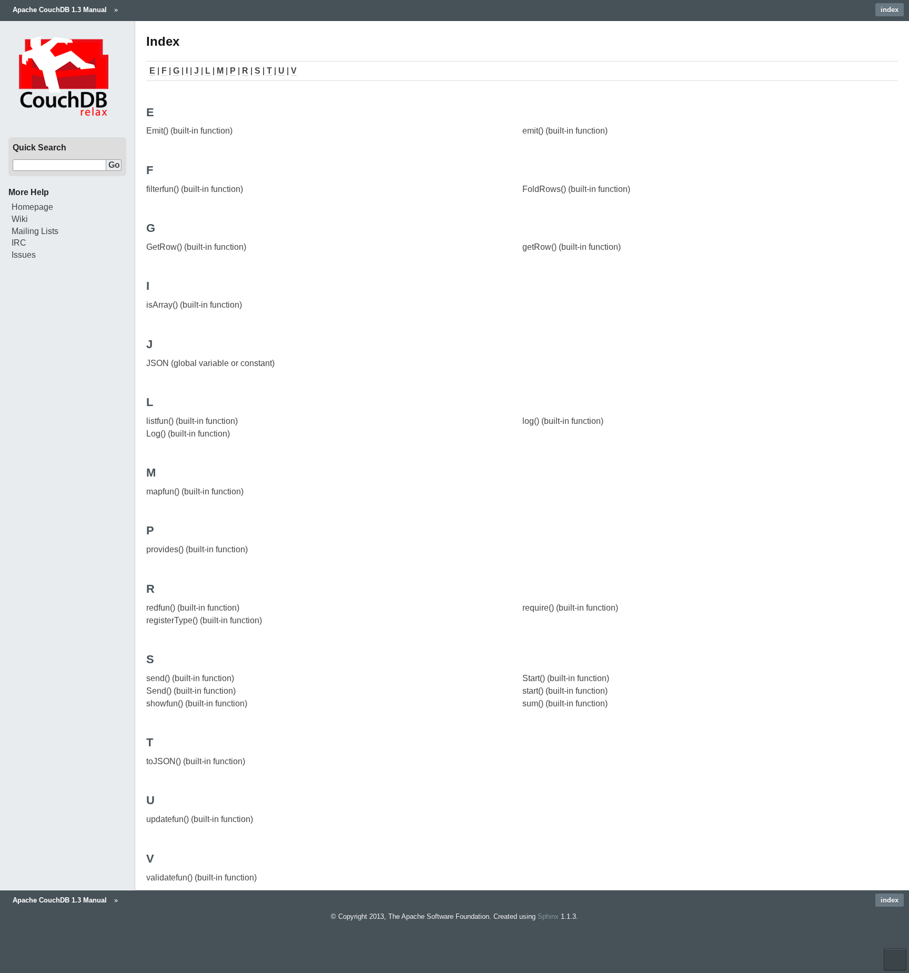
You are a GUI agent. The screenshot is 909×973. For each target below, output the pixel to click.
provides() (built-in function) (197, 549)
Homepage (32, 206)
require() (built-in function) (570, 607)
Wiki (20, 219)
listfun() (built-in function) (192, 421)
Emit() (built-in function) (189, 130)
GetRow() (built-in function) (196, 246)
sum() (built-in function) (565, 703)
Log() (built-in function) (188, 433)
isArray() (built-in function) (194, 304)
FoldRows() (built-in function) (576, 189)
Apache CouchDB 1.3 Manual (60, 10)
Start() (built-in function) (565, 678)
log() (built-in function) (562, 421)
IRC (19, 242)
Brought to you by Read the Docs (895, 959)
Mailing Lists (35, 231)
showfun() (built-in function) (196, 703)
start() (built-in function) (565, 690)
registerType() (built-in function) (204, 620)
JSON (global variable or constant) (210, 363)
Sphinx (548, 916)
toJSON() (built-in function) (195, 761)
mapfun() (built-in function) (195, 491)
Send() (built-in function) (191, 690)
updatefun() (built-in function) (199, 819)
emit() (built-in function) (565, 130)
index (889, 10)
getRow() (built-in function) (571, 246)
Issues (24, 254)
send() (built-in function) (190, 678)
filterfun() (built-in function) (194, 189)
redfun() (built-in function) (192, 607)
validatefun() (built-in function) (201, 877)
